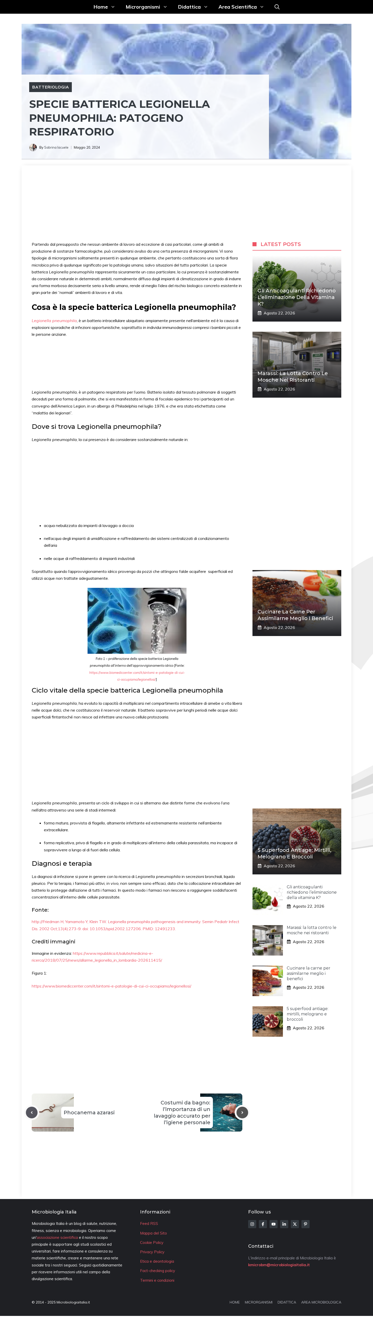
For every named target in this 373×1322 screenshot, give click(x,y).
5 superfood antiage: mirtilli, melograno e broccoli (307, 1014)
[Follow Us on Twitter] (295, 1224)
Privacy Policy (152, 1251)
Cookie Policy (151, 1242)
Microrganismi (143, 7)
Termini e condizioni (157, 1280)
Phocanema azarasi (89, 1112)
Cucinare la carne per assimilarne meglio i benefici (308, 973)
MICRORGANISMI (259, 1302)
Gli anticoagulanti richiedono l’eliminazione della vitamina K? (297, 297)
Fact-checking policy (157, 1270)
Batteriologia (50, 87)
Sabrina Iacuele (56, 147)
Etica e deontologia (157, 1261)
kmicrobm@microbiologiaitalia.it (279, 1264)
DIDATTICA (287, 1302)
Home (100, 7)
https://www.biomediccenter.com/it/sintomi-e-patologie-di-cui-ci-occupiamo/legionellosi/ (111, 986)
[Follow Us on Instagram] (252, 1224)
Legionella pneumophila (54, 320)
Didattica (189, 7)
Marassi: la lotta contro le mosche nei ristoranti (311, 930)
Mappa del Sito (153, 1233)
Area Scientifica (237, 7)
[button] (277, 7)
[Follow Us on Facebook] (263, 1224)
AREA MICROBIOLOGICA (321, 1302)
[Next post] (242, 1112)
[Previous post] (31, 1112)
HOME (235, 1302)
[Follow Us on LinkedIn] (284, 1224)
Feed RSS (149, 1223)
